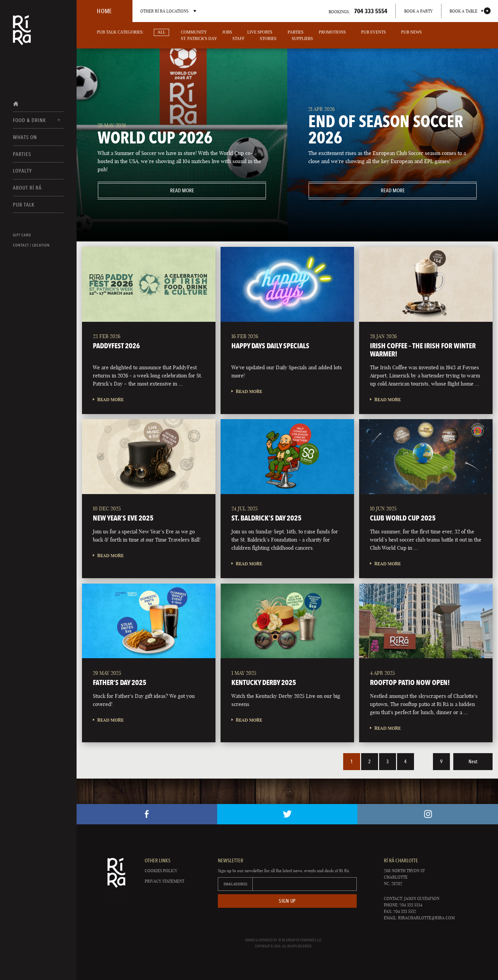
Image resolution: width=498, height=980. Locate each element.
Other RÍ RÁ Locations (164, 11)
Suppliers (302, 38)
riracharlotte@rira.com (426, 917)
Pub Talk (24, 204)
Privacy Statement (164, 881)
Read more (146, 190)
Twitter (287, 814)
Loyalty (22, 171)
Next (473, 762)
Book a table (463, 11)
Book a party (418, 11)
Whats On (25, 137)
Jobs (227, 32)
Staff (238, 38)
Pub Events (373, 32)
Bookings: (358, 11)
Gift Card (22, 235)
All (161, 32)
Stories (268, 38)
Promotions (332, 32)
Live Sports (259, 32)
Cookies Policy (161, 870)
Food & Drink (29, 120)
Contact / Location (31, 245)
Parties (22, 154)
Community (194, 32)
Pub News (411, 32)
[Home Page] (22, 34)
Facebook (147, 814)
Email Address (235, 884)
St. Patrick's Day (199, 38)
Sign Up (287, 901)
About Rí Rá (27, 187)
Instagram (427, 814)
